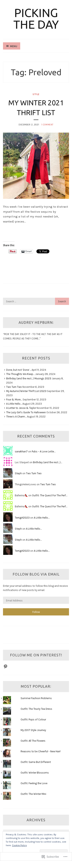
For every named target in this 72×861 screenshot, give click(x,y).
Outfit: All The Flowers (33, 740)
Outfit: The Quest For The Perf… (49, 495)
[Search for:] (36, 301)
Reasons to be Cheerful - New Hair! (41, 751)
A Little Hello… (14, 403)
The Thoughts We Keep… (20, 374)
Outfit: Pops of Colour (33, 719)
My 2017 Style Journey (33, 730)
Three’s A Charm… (16, 416)
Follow (36, 611)
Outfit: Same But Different (36, 762)
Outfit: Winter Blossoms (35, 772)
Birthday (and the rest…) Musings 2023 (28, 378)
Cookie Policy (19, 845)
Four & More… (14, 399)
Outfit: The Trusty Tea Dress (36, 708)
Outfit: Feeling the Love (34, 783)
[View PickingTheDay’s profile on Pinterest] (5, 666)
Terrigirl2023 (22, 517)
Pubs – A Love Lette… (43, 451)
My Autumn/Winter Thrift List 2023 (26, 391)
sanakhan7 (21, 451)
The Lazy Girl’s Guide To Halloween (26, 412)
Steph (18, 473)
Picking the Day (36, 18)
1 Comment (47, 124)
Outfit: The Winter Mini (33, 793)
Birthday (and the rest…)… (47, 462)
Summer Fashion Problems (36, 698)
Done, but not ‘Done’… (18, 369)
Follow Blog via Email (36, 574)
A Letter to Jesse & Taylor (21, 407)
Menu (13, 46)
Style (36, 94)
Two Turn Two (14, 386)
